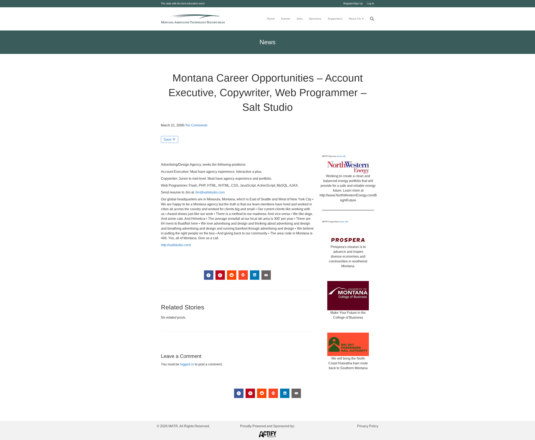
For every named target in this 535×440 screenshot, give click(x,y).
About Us (355, 18)
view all (341, 156)
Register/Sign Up (353, 3)
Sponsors (315, 18)
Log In (370, 3)
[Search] (370, 19)
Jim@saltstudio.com (210, 192)
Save (168, 139)
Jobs (299, 18)
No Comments (196, 125)
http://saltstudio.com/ (176, 245)
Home (271, 18)
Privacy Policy (367, 426)
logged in (187, 364)
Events (285, 18)
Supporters (335, 18)
